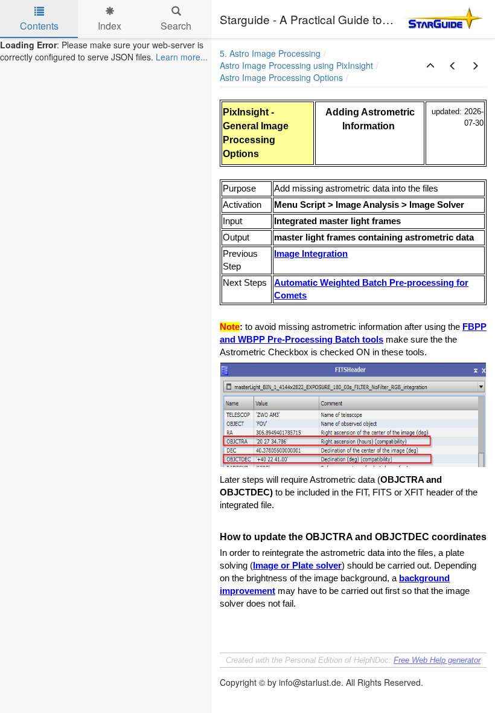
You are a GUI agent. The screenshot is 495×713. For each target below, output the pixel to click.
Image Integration (311, 254)
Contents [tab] (39, 26)
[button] (430, 66)
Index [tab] (109, 26)
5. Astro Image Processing (270, 53)
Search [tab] (176, 26)
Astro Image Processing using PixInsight (296, 65)
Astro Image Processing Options (281, 77)
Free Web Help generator (437, 660)
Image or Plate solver (297, 565)
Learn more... (182, 57)
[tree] (105, 51)
